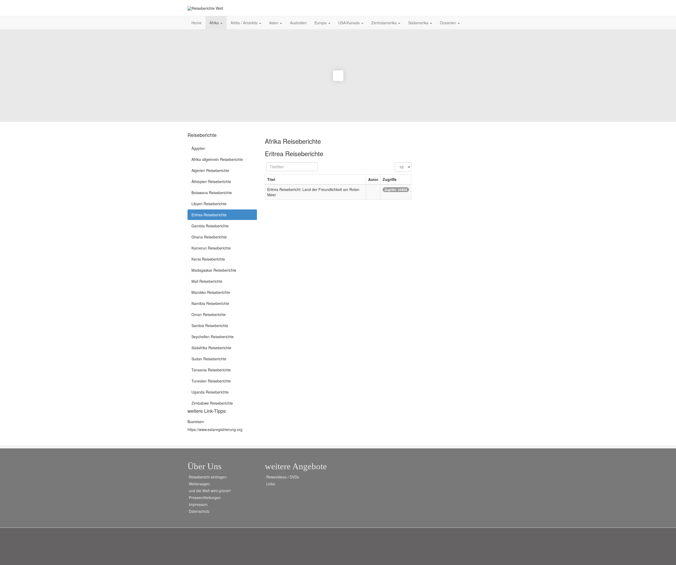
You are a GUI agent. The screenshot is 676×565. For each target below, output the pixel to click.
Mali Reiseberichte (206, 281)
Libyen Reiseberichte (209, 203)
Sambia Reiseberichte (209, 325)
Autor (373, 179)
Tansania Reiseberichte (211, 369)
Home (196, 22)
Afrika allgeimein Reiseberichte (217, 159)
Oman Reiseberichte (208, 314)
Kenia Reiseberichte (208, 259)
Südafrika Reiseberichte (211, 347)
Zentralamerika (384, 22)
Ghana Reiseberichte (209, 237)
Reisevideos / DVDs (282, 477)
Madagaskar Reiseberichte (213, 270)
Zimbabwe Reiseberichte (212, 403)
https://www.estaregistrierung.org (214, 429)
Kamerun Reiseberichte (211, 248)
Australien (298, 22)
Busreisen (195, 421)
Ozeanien (448, 22)
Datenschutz (199, 511)
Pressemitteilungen (205, 497)
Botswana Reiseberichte (211, 192)
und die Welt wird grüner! (210, 490)
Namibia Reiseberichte (210, 303)
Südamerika (418, 22)
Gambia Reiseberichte (210, 225)
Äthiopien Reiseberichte (211, 181)
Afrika (214, 22)
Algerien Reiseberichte (210, 170)
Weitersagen (199, 483)
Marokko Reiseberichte (210, 292)
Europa (321, 22)
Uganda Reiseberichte (210, 392)
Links (270, 483)
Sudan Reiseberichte (208, 358)
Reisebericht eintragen (208, 477)
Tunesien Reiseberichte (211, 381)
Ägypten (198, 148)
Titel (271, 179)
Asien (274, 22)
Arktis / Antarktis (245, 22)
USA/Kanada (349, 22)
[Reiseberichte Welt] (205, 8)
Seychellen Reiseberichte (212, 336)
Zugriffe (390, 179)
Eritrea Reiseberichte (209, 214)
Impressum (198, 504)
